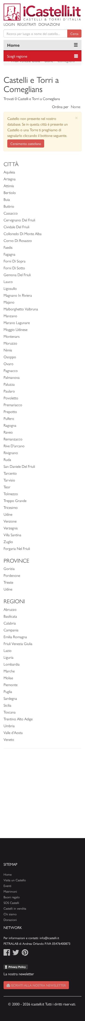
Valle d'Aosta (13, 732)
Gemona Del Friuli (17, 274)
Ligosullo (10, 288)
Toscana (10, 712)
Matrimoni (10, 891)
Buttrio (9, 206)
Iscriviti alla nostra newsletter (38, 985)
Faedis (8, 247)
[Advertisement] (42, 795)
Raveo (8, 432)
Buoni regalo (12, 897)
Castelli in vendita (15, 908)
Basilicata (10, 616)
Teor (7, 486)
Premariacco (13, 404)
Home (13, 45)
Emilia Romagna (15, 636)
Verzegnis (11, 528)
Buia (7, 199)
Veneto (9, 739)
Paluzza (9, 384)
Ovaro (8, 363)
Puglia (8, 691)
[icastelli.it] (42, 12)
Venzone (10, 521)
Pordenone (12, 575)
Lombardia (12, 664)
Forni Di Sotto (14, 267)
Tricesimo (11, 507)
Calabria (10, 623)
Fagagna (9, 254)
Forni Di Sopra (15, 261)
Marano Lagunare (17, 322)
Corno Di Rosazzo (18, 240)
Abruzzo (10, 609)
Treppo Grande (15, 500)
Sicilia (7, 705)
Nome (75, 106)
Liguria (8, 657)
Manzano (10, 315)
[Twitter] (15, 953)
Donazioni (49, 24)
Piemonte (10, 684)
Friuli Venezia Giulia (18, 643)
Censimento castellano (25, 143)
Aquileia (9, 172)
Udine (8, 514)
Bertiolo (10, 192)
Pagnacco (11, 370)
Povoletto (11, 398)
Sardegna (10, 698)
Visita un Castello (15, 880)
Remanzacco (13, 439)
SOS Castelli (11, 902)
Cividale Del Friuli (16, 226)
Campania (11, 630)
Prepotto (10, 411)
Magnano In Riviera (18, 295)
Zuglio (8, 541)
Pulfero (9, 418)
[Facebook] (7, 953)
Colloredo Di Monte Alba (23, 233)
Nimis (8, 350)
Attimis (9, 185)
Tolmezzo (11, 493)
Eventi (7, 885)
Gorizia (9, 568)
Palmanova (12, 377)
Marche (9, 671)
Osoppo (10, 356)
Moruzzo (10, 343)
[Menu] (75, 45)
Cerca (74, 33)
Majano (9, 302)
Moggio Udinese (15, 329)
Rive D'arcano (14, 445)
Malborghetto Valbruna (21, 309)
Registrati (26, 24)
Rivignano (11, 452)
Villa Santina (12, 534)
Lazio (8, 650)
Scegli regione (17, 56)
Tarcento (10, 473)
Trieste (8, 582)
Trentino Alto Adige (18, 718)
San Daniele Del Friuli (19, 466)
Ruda (7, 459)
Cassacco (11, 213)
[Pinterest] (25, 953)
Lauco (8, 281)
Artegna (10, 178)
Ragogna (10, 425)
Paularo (9, 391)
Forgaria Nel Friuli (17, 548)
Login (9, 24)
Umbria (9, 725)
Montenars (12, 336)
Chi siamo (10, 914)
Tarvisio (9, 480)
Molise (8, 677)
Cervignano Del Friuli (19, 220)
